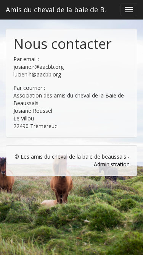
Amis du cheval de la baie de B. (56, 9)
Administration (112, 164)
